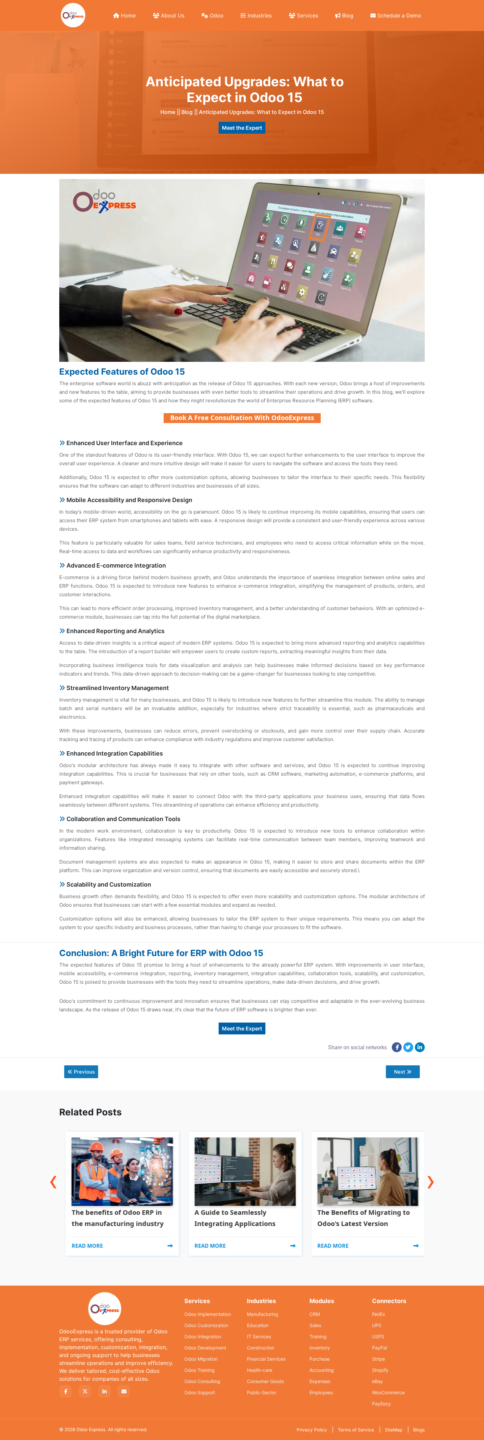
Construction (260, 1347)
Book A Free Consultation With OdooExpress (242, 417)
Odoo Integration (202, 1336)
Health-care (259, 1370)
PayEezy (381, 1403)
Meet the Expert (242, 127)
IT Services (259, 1336)
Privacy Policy (312, 1429)
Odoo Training (199, 1370)
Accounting (321, 1370)
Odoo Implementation (207, 1314)
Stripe (378, 1359)
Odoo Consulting (202, 1381)
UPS (376, 1325)
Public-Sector (261, 1392)
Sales (315, 1325)
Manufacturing (262, 1314)
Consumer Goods (265, 1381)
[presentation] (53, 1166)
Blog (346, 15)
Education (257, 1325)
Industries (259, 15)
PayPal (379, 1347)
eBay (377, 1381)
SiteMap (393, 1429)
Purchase (319, 1359)
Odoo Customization (206, 1325)
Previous (84, 1072)
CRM (314, 1314)
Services (306, 15)
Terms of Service (356, 1429)
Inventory (319, 1347)
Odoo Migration (201, 1359)
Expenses (319, 1381)
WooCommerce (388, 1392)
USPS (378, 1336)
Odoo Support (199, 1392)
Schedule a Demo (398, 15)
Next (399, 1072)
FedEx (378, 1314)
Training (318, 1336)
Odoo (216, 15)
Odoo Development (205, 1347)
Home (127, 15)
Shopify (380, 1370)
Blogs (419, 1429)
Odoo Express (90, 1429)
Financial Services (266, 1359)
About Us (171, 15)
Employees (321, 1392)
